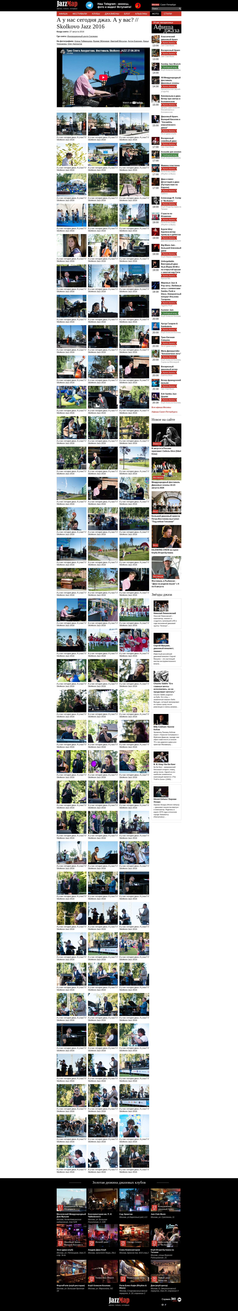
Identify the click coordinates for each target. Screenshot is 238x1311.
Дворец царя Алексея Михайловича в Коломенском (170, 109)
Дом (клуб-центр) (159, 1285)
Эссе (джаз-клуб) (168, 134)
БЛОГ (127, 13)
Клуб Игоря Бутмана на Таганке (171, 208)
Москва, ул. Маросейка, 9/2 (100, 1288)
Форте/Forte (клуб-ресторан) (71, 1285)
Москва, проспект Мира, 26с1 (102, 1253)
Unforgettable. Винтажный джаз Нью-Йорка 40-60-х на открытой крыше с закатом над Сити (171, 266)
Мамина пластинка (170, 165)
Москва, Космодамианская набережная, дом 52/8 (69, 1220)
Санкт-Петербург (168, 5)
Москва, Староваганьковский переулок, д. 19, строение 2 (133, 1292)
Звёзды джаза (162, 594)
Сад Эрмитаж (126, 1214)
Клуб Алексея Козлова (171, 70)
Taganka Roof (166, 305)
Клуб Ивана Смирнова (170, 257)
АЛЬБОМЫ (141, 13)
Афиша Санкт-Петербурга (164, 412)
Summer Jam (167, 310)
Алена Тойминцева (83, 41)
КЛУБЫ (96, 13)
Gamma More (166, 375)
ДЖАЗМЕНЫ (112, 13)
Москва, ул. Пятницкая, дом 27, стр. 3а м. (71, 1254)
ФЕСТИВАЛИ (80, 13)
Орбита (164, 193)
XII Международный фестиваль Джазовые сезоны (171, 80)
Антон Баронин (135, 41)
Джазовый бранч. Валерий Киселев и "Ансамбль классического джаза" (170, 122)
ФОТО (155, 13)
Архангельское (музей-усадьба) (171, 90)
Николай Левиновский (165, 613)
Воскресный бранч (170, 50)
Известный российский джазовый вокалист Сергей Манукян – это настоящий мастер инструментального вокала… (165, 659)
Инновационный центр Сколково (82, 36)
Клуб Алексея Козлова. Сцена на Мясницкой (171, 361)
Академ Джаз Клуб (97, 1250)
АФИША (63, 13)
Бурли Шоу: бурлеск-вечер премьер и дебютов (171, 232)
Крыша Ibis (165, 278)
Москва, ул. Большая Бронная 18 (70, 1289)
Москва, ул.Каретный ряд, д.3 (133, 1217)
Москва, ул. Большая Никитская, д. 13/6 (97, 1220)
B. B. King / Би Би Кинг (165, 764)
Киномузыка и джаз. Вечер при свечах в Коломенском (171, 99)
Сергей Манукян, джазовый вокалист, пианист (164, 648)
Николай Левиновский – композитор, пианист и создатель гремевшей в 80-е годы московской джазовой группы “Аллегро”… (165, 621)
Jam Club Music (167, 45)
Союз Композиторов (129, 1250)
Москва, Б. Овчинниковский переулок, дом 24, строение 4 (164, 1289)
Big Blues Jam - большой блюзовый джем (171, 248)
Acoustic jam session (171, 152)
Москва (155, 5)
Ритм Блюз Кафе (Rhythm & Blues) (168, 172)
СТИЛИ (168, 13)
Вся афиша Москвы (161, 407)
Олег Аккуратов (75, 44)
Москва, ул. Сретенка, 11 (162, 1217)
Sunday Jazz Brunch (171, 64)
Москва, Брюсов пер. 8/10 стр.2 (134, 1253)
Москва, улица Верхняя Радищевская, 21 (161, 1256)
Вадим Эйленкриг (101, 41)
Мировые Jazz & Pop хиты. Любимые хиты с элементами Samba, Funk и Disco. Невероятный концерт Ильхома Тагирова (171, 291)
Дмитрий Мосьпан (118, 41)
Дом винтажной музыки (171, 241)
